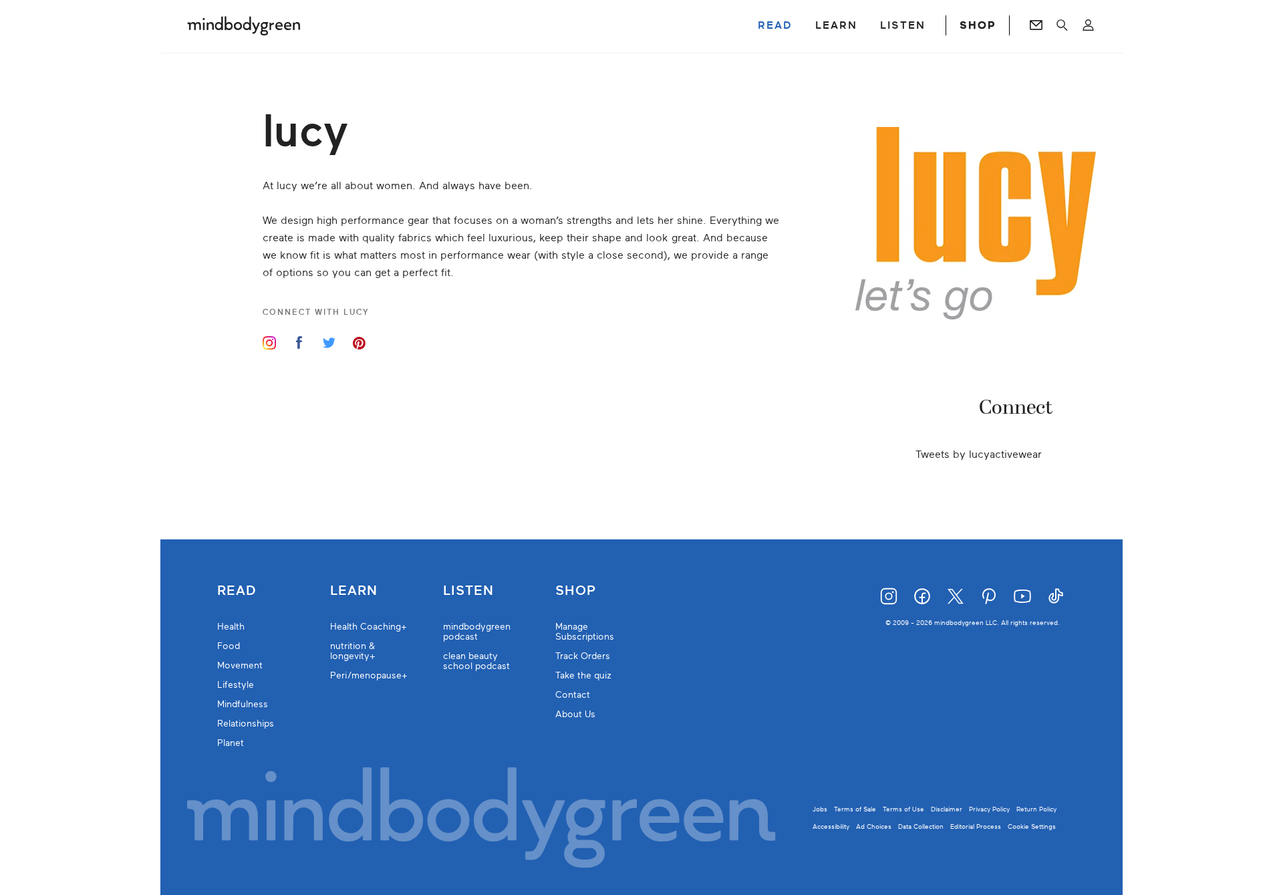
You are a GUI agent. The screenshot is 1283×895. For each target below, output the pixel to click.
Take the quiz (583, 675)
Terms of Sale (855, 809)
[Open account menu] (1088, 25)
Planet (230, 743)
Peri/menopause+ (369, 675)
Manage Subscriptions (584, 632)
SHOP (978, 25)
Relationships (245, 724)
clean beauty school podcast (476, 661)
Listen (468, 591)
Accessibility (831, 826)
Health (231, 627)
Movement (240, 665)
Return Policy (1036, 809)
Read (236, 591)
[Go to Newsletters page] (1036, 25)
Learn (354, 591)
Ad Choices (873, 826)
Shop (575, 591)
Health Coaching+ (368, 627)
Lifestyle (235, 685)
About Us (575, 714)
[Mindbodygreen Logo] (244, 25)
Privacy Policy (989, 809)
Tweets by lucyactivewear (978, 455)
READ (775, 25)
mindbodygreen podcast (477, 632)
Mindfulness (242, 704)
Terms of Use (903, 809)
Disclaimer (946, 809)
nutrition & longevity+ (353, 651)
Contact (572, 695)
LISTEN (902, 25)
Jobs (820, 809)
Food (228, 646)
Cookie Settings (1032, 826)
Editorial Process (975, 826)
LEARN (836, 25)
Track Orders (582, 656)
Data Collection (921, 826)
